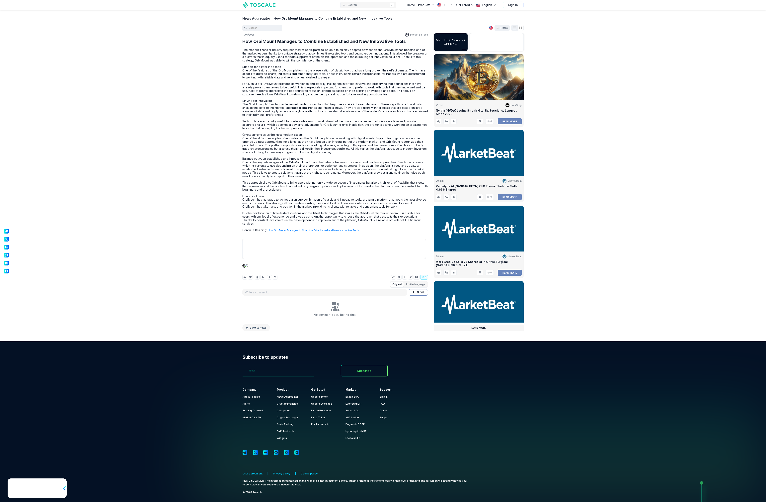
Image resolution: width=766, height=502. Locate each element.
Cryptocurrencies (287, 403)
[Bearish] (262, 277)
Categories (283, 410)
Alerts (246, 403)
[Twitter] (255, 452)
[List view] (514, 28)
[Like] (244, 277)
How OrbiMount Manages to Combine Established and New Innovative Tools (314, 230)
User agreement (253, 473)
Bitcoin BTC (352, 396)
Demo (383, 410)
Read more (509, 121)
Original (397, 284)
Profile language (415, 284)
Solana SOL (352, 410)
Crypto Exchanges (288, 417)
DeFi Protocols (285, 431)
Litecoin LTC (352, 438)
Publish (418, 292)
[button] (368, 5)
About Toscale (251, 396)
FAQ (382, 403)
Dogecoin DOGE (355, 424)
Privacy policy (281, 473)
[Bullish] (257, 277)
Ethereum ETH (353, 403)
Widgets (282, 438)
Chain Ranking (285, 424)
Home (411, 5)
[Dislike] (250, 277)
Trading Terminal (253, 410)
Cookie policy (309, 473)
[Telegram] (245, 452)
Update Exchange (321, 403)
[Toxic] (275, 277)
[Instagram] (296, 452)
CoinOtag (516, 105)
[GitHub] (276, 452)
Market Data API (252, 417)
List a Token (318, 417)
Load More (478, 327)
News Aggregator (256, 18)
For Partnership (320, 424)
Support (384, 417)
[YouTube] (286, 452)
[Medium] (265, 452)
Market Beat (514, 180)
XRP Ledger (352, 417)
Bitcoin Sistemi (419, 34)
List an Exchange (321, 410)
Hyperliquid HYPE (355, 431)
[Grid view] (520, 28)
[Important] (269, 277)
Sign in (513, 5)
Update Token (319, 396)
